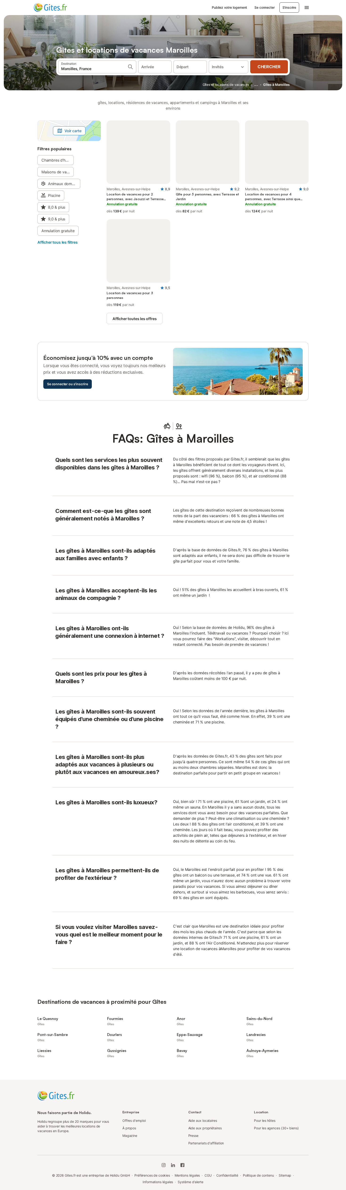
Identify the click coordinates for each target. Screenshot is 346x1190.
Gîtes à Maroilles (276, 85)
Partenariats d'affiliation (206, 1143)
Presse (193, 1136)
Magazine (129, 1136)
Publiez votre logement (229, 7)
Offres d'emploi (134, 1121)
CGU (208, 1175)
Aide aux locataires (202, 1121)
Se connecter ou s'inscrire (67, 384)
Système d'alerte (190, 1182)
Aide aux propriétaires (205, 1128)
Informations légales (158, 1182)
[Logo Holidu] (57, 7)
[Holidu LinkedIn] (173, 1165)
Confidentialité (227, 1175)
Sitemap (285, 1175)
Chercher (269, 66)
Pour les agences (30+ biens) (276, 1128)
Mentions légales (187, 1175)
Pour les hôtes (264, 1121)
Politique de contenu (258, 1175)
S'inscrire (289, 7)
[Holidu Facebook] (182, 1165)
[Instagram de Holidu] (163, 1165)
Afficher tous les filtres (57, 242)
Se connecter (264, 7)
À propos (129, 1128)
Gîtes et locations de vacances (226, 85)
